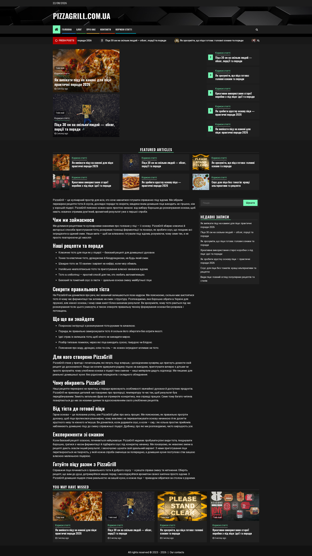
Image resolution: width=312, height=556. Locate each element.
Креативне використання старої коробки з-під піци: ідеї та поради (234, 95)
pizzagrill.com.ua (81, 16)
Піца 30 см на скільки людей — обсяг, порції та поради (118, 40)
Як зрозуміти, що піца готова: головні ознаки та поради (194, 40)
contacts (179, 552)
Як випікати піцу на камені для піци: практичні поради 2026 (233, 130)
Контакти (105, 29)
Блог (79, 29)
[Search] (257, 30)
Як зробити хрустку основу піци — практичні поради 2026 (235, 113)
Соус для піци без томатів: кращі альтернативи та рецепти (231, 184)
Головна (67, 29)
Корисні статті (124, 29)
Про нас (91, 29)
